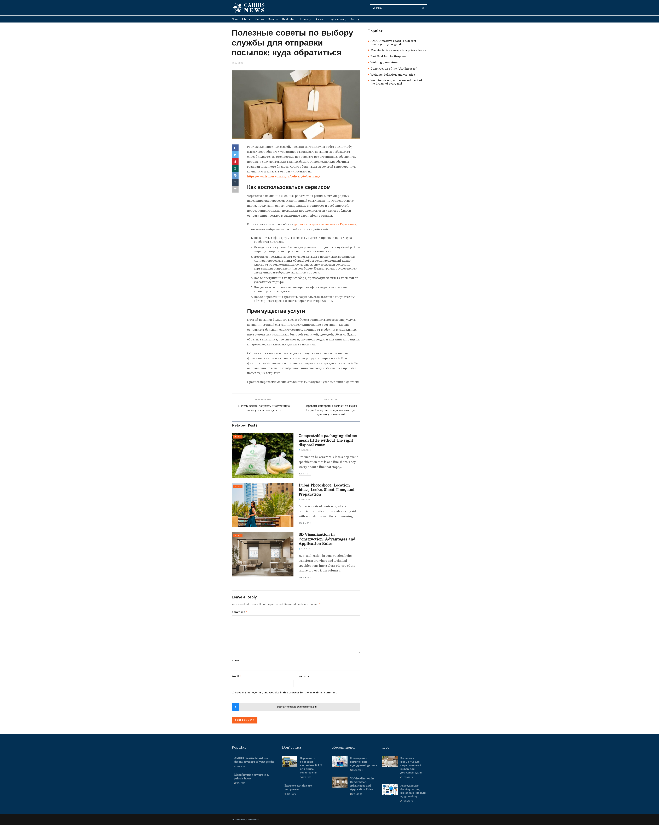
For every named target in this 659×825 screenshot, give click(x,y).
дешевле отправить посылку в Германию (325, 224)
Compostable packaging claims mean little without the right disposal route (328, 440)
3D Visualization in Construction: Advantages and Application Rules (327, 539)
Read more (305, 474)
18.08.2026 (305, 450)
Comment (239, 612)
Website (304, 676)
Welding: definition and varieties (393, 74)
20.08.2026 (407, 801)
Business (273, 19)
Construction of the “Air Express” (394, 68)
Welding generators (384, 62)
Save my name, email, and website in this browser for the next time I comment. (286, 692)
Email (236, 676)
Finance (319, 19)
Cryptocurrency (337, 19)
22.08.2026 (407, 777)
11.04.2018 (240, 783)
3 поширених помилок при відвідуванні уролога (363, 761)
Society (354, 19)
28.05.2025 (357, 770)
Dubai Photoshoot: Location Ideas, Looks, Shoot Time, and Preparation (327, 490)
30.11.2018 (240, 766)
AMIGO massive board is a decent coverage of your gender (393, 42)
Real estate (289, 19)
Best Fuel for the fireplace (388, 56)
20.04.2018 (291, 794)
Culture (259, 19)
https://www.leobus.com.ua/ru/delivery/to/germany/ (283, 176)
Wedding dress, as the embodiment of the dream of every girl (396, 81)
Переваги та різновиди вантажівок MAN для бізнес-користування (311, 765)
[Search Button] (423, 7)
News (235, 19)
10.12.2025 (306, 777)
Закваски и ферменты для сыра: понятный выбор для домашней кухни (411, 765)
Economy (305, 19)
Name (237, 660)
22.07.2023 (237, 63)
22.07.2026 (305, 499)
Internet (247, 19)
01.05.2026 (305, 549)
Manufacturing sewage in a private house (398, 50)
